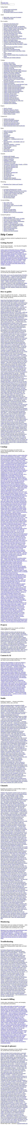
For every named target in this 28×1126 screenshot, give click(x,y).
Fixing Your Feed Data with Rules (12, 73)
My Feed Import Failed (9, 197)
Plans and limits (7, 206)
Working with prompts (9, 119)
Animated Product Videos (10, 161)
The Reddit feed (7, 171)
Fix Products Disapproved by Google (12, 189)
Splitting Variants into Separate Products (13, 77)
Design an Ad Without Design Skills (12, 41)
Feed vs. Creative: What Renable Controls (13, 225)
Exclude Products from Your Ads (11, 30)
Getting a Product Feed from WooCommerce (14, 87)
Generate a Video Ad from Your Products (13, 42)
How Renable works (8, 11)
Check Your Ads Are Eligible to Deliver (13, 46)
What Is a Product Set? (9, 229)
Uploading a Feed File (9, 68)
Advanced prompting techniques (11, 120)
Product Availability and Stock (11, 222)
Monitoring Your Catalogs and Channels (13, 184)
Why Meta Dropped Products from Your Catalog (15, 190)
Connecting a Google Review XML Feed (13, 100)
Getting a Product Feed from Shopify (12, 85)
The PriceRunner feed (9, 175)
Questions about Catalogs (10, 102)
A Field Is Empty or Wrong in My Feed (13, 193)
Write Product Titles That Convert (11, 37)
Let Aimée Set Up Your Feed (10, 25)
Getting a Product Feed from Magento (13, 89)
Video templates (7, 147)
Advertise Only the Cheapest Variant (12, 32)
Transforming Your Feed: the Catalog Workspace (15, 70)
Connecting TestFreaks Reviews (11, 98)
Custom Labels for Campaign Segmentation (14, 221)
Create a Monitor (8, 53)
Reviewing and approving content (12, 123)
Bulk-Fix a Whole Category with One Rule (14, 29)
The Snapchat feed (8, 168)
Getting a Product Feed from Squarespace (13, 91)
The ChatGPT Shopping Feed (11, 165)
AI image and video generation (11, 121)
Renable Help (5, 2)
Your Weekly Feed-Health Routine (12, 49)
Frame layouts (7, 135)
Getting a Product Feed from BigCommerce (14, 88)
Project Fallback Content (9, 113)
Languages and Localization (10, 103)
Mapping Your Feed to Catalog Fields (12, 72)
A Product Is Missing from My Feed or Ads (14, 192)
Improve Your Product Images (11, 40)
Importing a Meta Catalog (10, 64)
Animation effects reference (10, 145)
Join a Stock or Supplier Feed (10, 34)
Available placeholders (9, 137)
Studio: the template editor (10, 130)
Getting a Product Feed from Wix (11, 92)
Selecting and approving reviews (11, 124)
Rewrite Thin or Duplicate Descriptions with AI (15, 38)
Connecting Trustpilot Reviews (11, 95)
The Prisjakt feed (8, 173)
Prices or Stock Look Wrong (10, 195)
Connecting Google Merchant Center (12, 69)
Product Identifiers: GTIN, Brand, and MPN (14, 218)
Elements (6, 133)
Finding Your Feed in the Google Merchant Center (15, 84)
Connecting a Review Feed (10, 93)
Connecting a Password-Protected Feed (13, 65)
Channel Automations (9, 159)
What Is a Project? (8, 108)
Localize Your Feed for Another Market (13, 36)
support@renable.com (22, 1123)
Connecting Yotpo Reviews (10, 96)
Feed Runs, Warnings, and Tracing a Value (14, 81)
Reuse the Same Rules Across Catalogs (13, 33)
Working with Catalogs (9, 62)
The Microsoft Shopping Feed (11, 167)
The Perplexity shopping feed (10, 172)
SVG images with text (9, 149)
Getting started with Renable (10, 9)
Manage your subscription (10, 209)
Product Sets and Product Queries (11, 111)
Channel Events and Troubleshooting (12, 179)
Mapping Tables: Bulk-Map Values (12, 76)
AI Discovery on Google (9, 163)
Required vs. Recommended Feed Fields (13, 224)
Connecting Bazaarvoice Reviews (12, 99)
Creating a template (8, 132)
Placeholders (7, 136)
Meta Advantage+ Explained (10, 226)
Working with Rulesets (9, 83)
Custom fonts (7, 148)
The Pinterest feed (8, 169)
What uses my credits (9, 204)
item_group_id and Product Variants (12, 220)
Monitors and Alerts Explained (11, 230)
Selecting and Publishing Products (12, 112)
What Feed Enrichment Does (10, 228)
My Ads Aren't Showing (9, 196)
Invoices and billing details (10, 210)
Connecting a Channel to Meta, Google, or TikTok (15, 164)
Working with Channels (9, 156)
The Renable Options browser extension (13, 12)
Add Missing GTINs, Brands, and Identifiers (14, 26)
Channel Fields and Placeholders (11, 157)
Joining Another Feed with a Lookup (12, 75)
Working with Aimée (8, 18)
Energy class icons (8, 151)
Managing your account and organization (13, 212)
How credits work (8, 202)
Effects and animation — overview (12, 144)
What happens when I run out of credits (13, 205)
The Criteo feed (7, 176)
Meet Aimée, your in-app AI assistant (12, 17)
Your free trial (7, 208)
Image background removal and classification (14, 125)
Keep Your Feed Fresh (9, 48)
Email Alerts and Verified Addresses (12, 57)
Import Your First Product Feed (11, 23)
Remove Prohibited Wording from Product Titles (15, 27)
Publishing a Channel (9, 160)
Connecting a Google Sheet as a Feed (12, 66)
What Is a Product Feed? (9, 217)
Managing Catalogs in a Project (11, 109)
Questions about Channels (10, 178)
